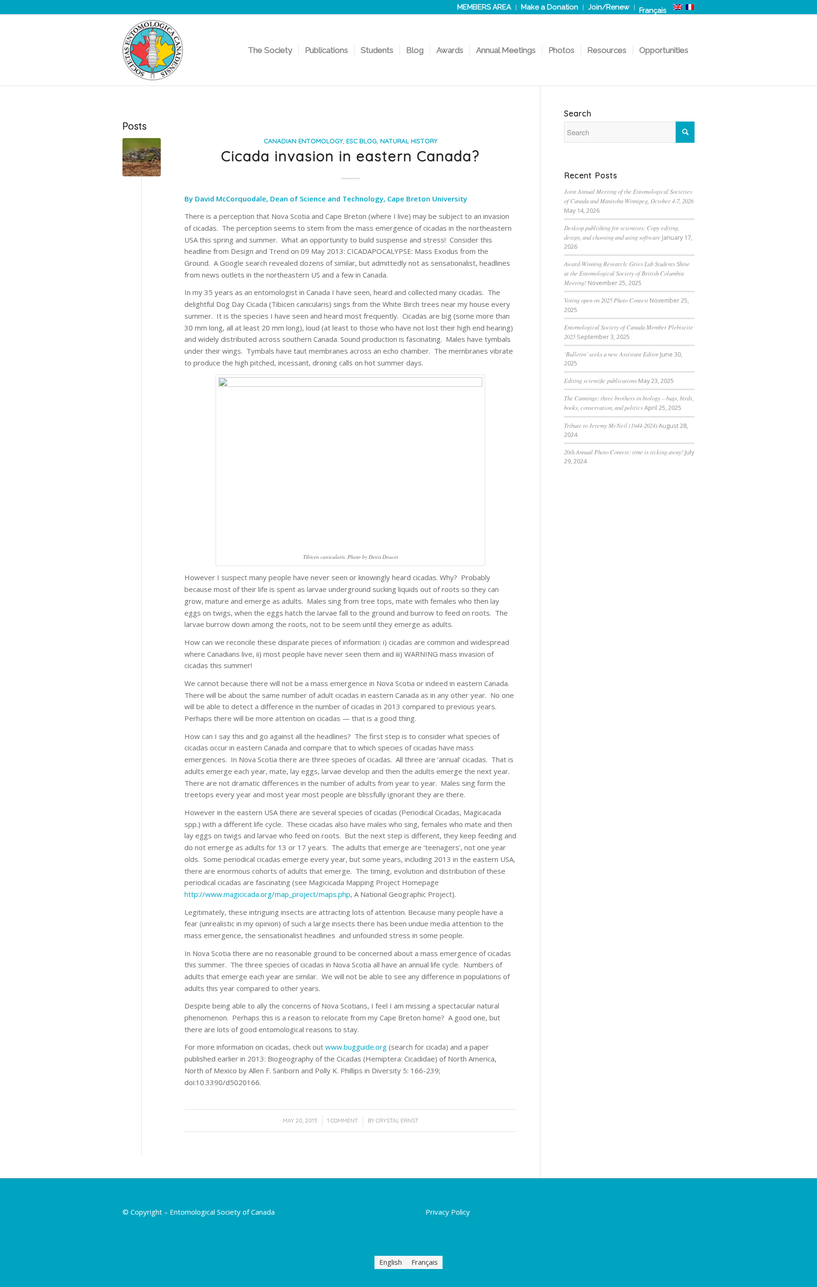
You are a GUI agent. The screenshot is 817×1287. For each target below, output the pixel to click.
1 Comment (342, 1120)
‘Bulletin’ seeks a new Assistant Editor (611, 354)
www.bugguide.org (356, 1047)
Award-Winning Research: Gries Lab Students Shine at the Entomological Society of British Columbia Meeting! (627, 273)
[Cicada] (141, 157)
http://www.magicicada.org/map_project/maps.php (267, 894)
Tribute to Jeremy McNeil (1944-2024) (610, 425)
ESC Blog (361, 141)
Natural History (408, 141)
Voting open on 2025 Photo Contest (606, 300)
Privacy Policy (448, 1212)
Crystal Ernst (397, 1120)
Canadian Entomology (303, 141)
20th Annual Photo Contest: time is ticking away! (623, 452)
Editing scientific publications (600, 380)
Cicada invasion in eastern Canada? (350, 156)
